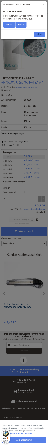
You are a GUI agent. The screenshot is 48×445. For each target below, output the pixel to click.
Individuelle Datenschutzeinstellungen (17, 433)
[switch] (5, 441)
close (39, 34)
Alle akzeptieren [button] (24, 440)
